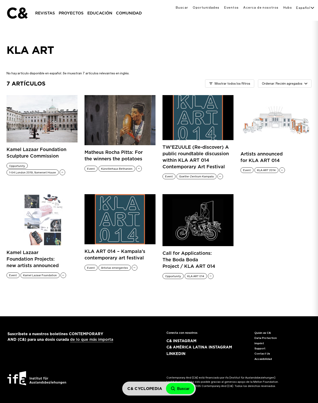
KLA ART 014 (195, 276)
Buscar (182, 8)
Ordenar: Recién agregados (282, 84)
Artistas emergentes (114, 267)
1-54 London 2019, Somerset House (32, 172)
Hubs (287, 8)
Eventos (231, 8)
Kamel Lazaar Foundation (40, 275)
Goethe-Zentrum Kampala (196, 176)
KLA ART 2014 (266, 170)
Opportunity (17, 166)
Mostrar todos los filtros (232, 84)
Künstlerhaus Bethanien (116, 168)
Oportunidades (206, 8)
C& (17, 13)
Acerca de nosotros (260, 8)
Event (91, 168)
